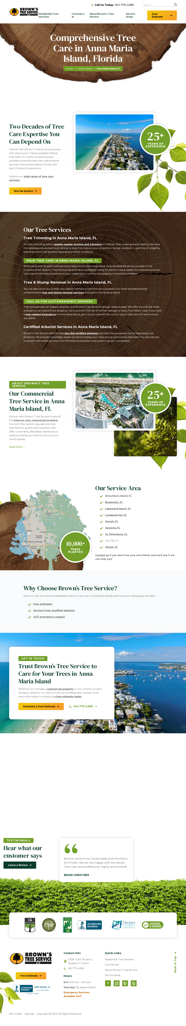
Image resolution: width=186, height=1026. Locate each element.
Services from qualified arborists (54, 610)
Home (69, 69)
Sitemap (29, 1013)
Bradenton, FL (114, 502)
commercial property (60, 689)
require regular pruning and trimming (78, 244)
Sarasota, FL (112, 528)
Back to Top (175, 964)
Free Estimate (157, 15)
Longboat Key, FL (116, 515)
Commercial (78, 15)
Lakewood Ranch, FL (118, 508)
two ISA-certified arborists (81, 333)
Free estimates (42, 604)
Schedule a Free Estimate (39, 706)
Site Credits (15, 1013)
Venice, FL (111, 547)
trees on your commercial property (36, 420)
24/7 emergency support (49, 617)
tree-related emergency (40, 314)
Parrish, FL (111, 521)
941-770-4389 (114, 5)
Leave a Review (18, 865)
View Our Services (23, 191)
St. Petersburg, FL (116, 534)
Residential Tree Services (48, 15)
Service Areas (130, 15)
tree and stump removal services (63, 292)
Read (15, 447)
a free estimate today (67, 696)
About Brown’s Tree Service (102, 15)
